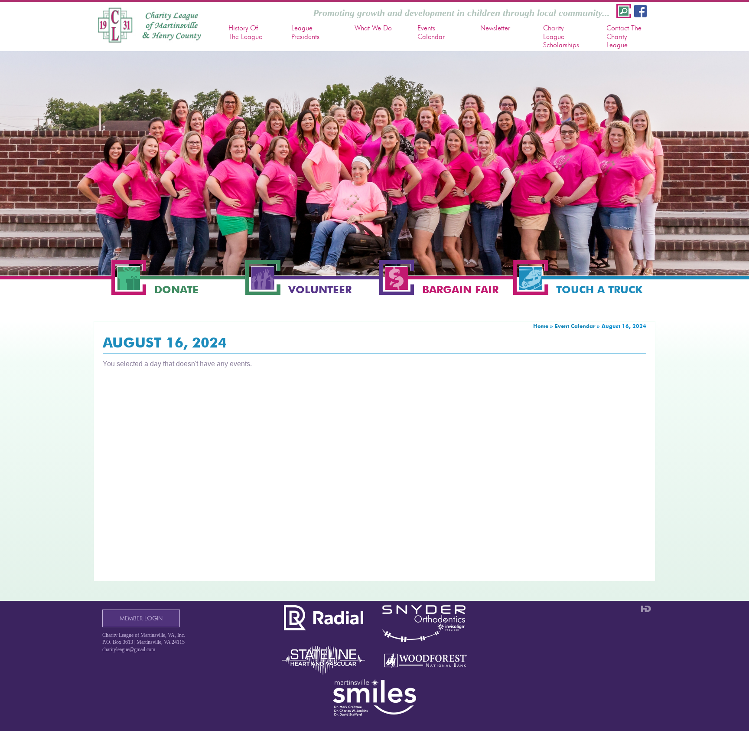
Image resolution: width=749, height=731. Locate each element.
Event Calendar (575, 326)
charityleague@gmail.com (128, 649)
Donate (176, 289)
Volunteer (320, 289)
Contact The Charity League (624, 36)
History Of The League (245, 32)
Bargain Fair (460, 289)
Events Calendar (431, 32)
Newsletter (495, 28)
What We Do (373, 28)
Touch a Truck (599, 289)
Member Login (141, 618)
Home (540, 326)
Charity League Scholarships (561, 36)
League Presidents (305, 32)
